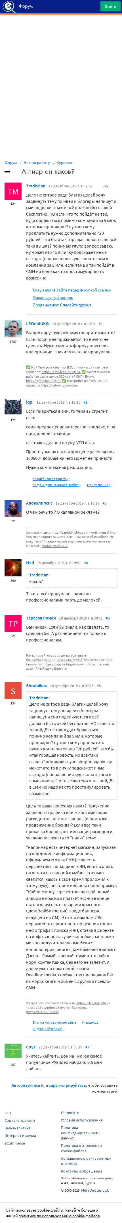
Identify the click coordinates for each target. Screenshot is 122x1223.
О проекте (70, 1112)
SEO (8, 1112)
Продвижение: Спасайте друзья (62, 304)
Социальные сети (20, 1120)
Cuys (30, 1047)
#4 (86, 562)
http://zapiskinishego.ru (69, 532)
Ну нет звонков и (100, 485)
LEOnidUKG (37, 323)
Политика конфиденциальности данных (80, 1133)
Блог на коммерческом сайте (54, 1022)
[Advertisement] (61, 29)
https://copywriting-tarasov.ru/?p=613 (55, 659)
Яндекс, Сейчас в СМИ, (49, 1028)
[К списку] (16, 172)
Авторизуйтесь (26, 1085)
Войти (110, 6)
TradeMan (35, 186)
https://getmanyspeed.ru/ (59, 385)
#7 (87, 1047)
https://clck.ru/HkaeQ (42, 1012)
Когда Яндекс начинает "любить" (57, 485)
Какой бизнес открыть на (52, 479)
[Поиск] (94, 8)
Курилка (64, 162)
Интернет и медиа (20, 1135)
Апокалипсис (39, 503)
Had (30, 562)
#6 (99, 685)
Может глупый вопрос (53, 297)
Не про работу (37, 162)
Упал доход (90, 1022)
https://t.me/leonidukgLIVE (61, 372)
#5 (108, 618)
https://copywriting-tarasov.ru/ (66, 664)
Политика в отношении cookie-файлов (81, 1148)
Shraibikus (36, 685)
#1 (101, 323)
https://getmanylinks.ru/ (44, 380)
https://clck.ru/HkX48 (92, 1003)
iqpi (29, 402)
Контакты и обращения (81, 1171)
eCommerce (15, 1143)
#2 (85, 402)
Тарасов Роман (41, 618)
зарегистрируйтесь (67, 1085)
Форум (11, 162)
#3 (104, 503)
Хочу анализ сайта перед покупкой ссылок (72, 290)
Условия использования (82, 1120)
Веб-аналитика (18, 1128)
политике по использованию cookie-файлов (59, 1215)
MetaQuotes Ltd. (95, 1190)
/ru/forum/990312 (55, 546)
